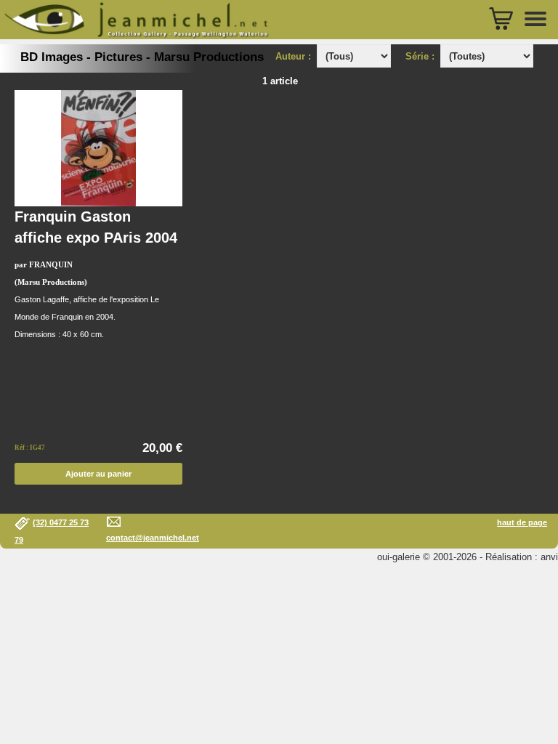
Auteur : (294, 56)
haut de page (522, 522)
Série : (422, 56)
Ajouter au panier (98, 473)
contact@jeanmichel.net (152, 537)
